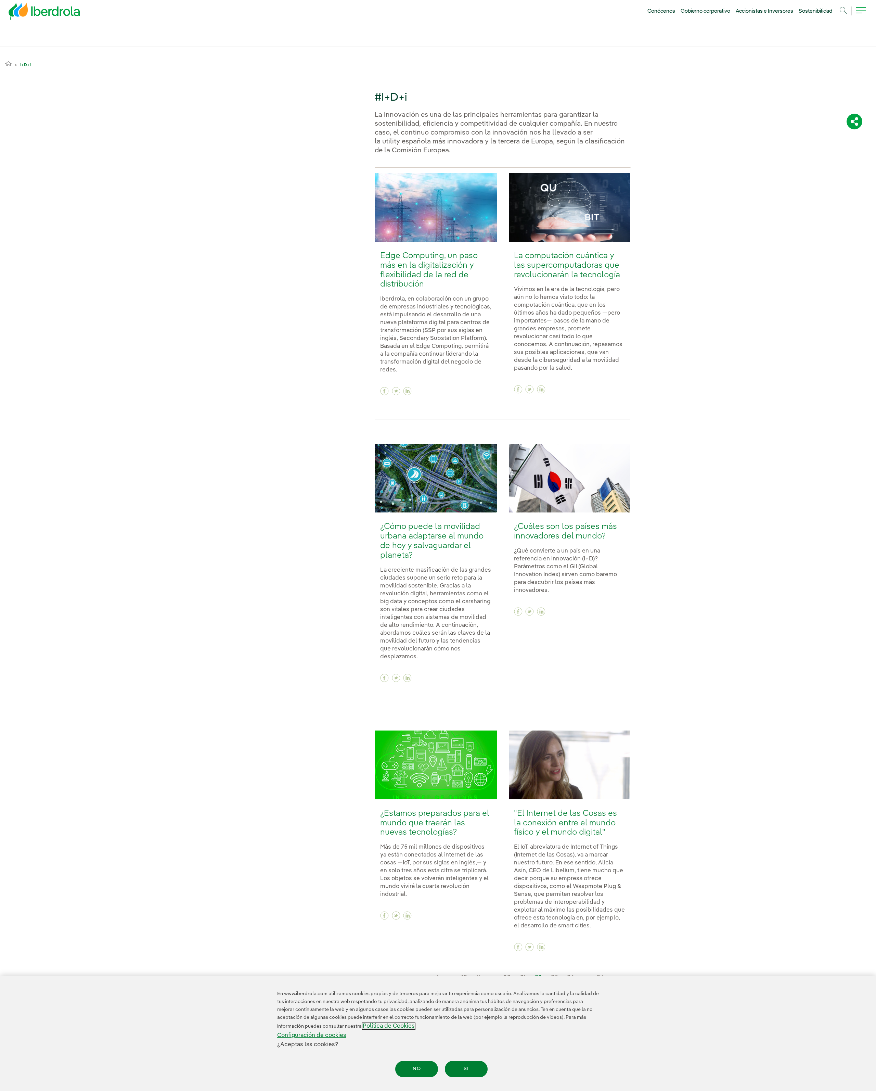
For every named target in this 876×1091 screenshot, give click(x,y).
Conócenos (661, 11)
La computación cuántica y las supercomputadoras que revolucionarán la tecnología (567, 265)
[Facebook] (384, 391)
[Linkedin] (407, 391)
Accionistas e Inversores (764, 11)
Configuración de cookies (311, 1035)
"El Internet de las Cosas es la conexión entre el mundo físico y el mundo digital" (565, 823)
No (417, 1069)
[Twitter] (396, 391)
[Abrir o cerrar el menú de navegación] (861, 14)
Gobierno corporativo (706, 11)
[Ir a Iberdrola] (34, 13)
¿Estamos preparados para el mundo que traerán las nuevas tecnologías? (434, 823)
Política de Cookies (389, 1026)
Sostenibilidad (815, 11)
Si (466, 1069)
